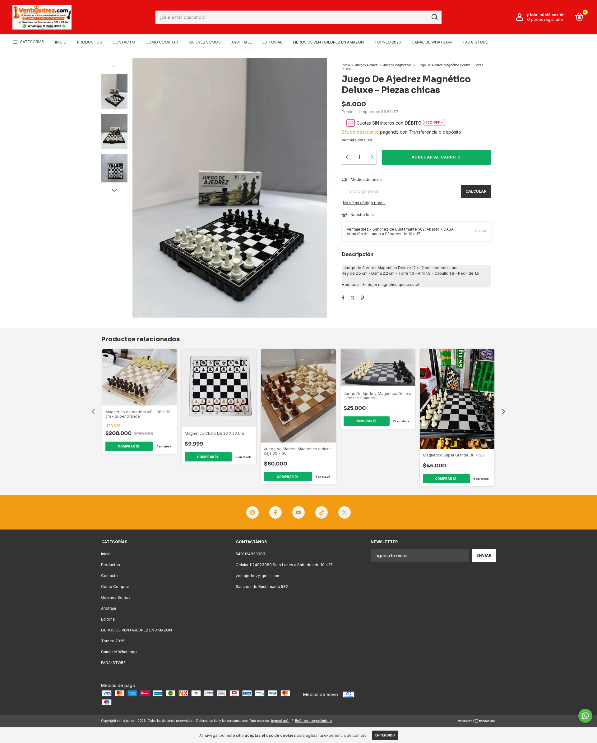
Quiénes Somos (205, 42)
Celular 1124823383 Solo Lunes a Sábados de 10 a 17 (284, 564)
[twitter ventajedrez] (344, 512)
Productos (89, 42)
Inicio (61, 42)
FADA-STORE (475, 42)
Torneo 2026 (387, 42)
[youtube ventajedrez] (298, 512)
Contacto (124, 42)
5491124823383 (250, 554)
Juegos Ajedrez (366, 65)
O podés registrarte (545, 19)
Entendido (385, 735)
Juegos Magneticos (397, 65)
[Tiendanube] (476, 721)
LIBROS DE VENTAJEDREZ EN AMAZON (328, 42)
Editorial (272, 42)
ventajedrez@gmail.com (258, 575)
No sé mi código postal (364, 202)
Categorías (32, 41)
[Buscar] (434, 17)
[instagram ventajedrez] (252, 512)
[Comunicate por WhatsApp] (585, 716)
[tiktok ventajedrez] (321, 512)
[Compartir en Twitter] (352, 297)
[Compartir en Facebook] (343, 297)
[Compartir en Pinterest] (362, 297)
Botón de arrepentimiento (313, 720)
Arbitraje (241, 42)
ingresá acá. (280, 720)
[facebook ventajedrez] (275, 512)
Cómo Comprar (162, 42)
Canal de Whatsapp (432, 42)
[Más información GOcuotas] (434, 123)
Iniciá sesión (552, 14)
